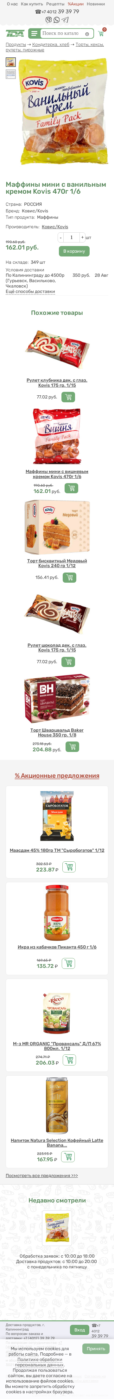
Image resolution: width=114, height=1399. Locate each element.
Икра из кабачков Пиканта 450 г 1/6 (57, 947)
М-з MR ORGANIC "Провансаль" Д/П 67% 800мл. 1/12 (57, 1046)
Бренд (13, 211)
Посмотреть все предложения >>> (42, 1175)
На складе (17, 262)
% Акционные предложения (57, 775)
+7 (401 (29, 1338)
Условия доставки (25, 270)
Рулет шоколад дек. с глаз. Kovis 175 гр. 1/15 (57, 648)
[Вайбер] (49, 22)
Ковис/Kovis (55, 227)
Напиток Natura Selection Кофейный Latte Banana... (57, 1143)
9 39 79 (48, 1338)
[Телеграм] (65, 21)
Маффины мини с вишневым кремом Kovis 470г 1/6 (57, 474)
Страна (14, 204)
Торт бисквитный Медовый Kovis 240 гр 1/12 (57, 563)
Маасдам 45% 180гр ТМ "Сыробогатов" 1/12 (57, 850)
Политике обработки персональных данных (39, 1362)
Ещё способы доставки (30, 291)
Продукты (16, 44)
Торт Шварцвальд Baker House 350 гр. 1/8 (57, 733)
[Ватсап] (57, 21)
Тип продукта (20, 217)
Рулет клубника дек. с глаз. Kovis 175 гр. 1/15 (57, 383)
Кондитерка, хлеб (50, 44)
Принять (96, 1348)
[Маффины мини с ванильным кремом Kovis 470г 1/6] (11, 62)
